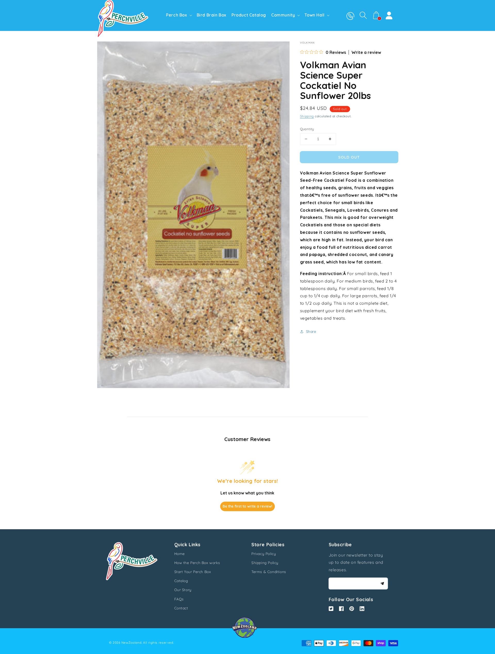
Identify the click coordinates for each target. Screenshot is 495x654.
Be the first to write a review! (247, 506)
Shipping (307, 116)
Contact (181, 608)
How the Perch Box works (197, 562)
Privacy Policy (263, 553)
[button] (363, 15)
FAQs (179, 599)
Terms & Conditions (268, 571)
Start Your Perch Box (192, 571)
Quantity (307, 129)
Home (179, 553)
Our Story (183, 589)
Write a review (366, 52)
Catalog (181, 580)
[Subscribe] (382, 583)
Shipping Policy (264, 562)
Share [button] (311, 331)
